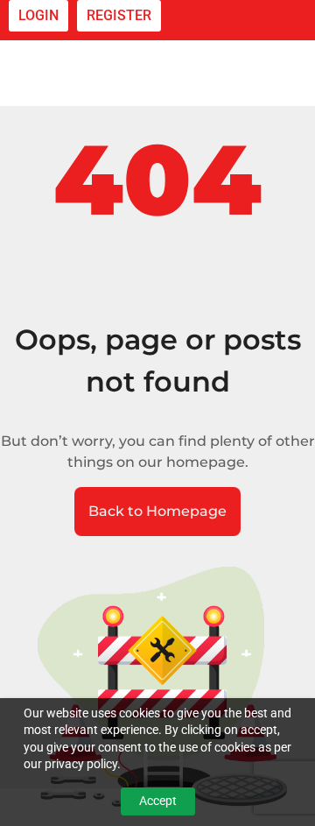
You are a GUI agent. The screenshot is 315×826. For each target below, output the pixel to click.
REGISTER (119, 15)
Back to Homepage (157, 511)
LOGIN (38, 15)
